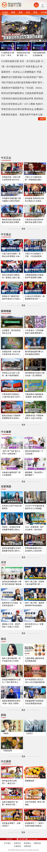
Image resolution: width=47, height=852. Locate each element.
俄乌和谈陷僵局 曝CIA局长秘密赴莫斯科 (34, 353)
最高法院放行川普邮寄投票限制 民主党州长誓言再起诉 (11, 417)
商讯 (35, 12)
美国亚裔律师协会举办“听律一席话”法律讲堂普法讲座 (11, 702)
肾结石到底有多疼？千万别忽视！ (34, 452)
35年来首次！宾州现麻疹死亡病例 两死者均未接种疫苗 (34, 331)
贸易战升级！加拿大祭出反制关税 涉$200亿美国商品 (11, 353)
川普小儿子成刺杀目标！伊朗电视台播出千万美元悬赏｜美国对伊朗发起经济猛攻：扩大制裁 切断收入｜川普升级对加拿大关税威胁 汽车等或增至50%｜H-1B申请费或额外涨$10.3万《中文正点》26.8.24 (34, 178)
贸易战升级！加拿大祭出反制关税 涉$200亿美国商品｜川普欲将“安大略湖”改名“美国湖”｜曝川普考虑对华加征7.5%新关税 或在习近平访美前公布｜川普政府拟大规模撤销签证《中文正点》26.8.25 (11, 178)
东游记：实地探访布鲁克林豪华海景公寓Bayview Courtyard (11, 528)
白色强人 (29, 733)
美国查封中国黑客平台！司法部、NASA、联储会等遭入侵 (23, 88)
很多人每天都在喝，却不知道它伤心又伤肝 (11, 659)
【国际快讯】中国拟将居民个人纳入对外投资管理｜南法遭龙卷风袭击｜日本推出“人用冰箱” (34, 417)
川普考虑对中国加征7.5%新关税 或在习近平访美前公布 (12, 395)
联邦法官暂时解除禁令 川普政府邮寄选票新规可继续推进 (23, 93)
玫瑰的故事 (7, 751)
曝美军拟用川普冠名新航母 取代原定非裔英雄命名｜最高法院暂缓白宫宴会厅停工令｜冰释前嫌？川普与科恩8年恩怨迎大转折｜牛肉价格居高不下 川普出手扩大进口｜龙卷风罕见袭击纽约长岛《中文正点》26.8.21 (12, 221)
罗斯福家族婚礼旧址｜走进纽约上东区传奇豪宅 (34, 549)
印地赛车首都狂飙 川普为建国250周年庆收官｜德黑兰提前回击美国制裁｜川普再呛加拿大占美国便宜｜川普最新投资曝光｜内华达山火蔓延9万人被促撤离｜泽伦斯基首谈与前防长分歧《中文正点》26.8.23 (12, 199)
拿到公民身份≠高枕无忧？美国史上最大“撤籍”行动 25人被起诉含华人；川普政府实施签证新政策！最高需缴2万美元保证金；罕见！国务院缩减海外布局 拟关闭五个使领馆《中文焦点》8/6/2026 (12, 276)
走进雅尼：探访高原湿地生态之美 (11, 331)
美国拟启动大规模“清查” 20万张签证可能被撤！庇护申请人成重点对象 (23, 54)
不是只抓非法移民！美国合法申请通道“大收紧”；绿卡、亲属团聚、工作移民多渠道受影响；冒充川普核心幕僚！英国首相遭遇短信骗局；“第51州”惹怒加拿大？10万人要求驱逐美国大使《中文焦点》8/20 (11, 255)
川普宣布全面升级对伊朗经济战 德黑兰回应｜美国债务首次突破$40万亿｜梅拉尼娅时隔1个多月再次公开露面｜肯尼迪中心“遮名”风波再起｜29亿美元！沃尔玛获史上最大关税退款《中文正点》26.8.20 (35, 221)
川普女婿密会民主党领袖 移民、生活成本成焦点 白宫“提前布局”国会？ (39, 54)
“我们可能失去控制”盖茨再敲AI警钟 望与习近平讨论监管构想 (23, 82)
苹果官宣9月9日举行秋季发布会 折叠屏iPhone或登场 (23, 109)
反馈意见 (17, 843)
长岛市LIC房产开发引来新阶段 (12, 507)
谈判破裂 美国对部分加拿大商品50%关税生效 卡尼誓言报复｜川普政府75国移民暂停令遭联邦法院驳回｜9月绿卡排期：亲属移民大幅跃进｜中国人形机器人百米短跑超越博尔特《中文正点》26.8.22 (34, 199)
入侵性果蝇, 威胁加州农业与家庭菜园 (34, 659)
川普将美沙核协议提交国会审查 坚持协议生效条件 (23, 98)
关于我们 (7, 843)
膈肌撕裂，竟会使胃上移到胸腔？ (34, 473)
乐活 (28, 12)
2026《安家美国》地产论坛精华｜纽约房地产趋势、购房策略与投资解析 (34, 528)
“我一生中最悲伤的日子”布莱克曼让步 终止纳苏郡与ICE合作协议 (23, 66)
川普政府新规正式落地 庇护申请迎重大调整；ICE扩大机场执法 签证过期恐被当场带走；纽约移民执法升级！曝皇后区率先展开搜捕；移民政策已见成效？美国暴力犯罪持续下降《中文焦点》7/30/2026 (34, 276)
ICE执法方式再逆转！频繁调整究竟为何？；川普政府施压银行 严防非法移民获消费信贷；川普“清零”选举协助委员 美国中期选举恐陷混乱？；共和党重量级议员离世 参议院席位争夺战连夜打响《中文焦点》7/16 (35, 297)
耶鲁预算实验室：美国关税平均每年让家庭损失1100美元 (23, 114)
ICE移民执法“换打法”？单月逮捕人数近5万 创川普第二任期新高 (7, 54)
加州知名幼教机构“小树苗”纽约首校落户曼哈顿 (11, 583)
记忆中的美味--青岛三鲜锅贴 (35, 803)
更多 (42, 119)
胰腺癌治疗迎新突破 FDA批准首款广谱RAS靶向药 (23, 77)
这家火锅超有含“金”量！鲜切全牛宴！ (10, 803)
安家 (21, 12)
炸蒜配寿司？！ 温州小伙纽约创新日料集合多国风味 (34, 824)
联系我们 (27, 843)
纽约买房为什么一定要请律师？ (34, 625)
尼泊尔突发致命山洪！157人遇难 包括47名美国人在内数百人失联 (23, 104)
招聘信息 (37, 843)
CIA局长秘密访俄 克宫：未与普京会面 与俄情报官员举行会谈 (23, 61)
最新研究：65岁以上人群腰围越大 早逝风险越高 (23, 72)
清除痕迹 (27, 846)
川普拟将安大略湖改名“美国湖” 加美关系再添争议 (34, 395)
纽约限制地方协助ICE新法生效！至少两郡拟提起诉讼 (35, 374)
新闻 (13, 12)
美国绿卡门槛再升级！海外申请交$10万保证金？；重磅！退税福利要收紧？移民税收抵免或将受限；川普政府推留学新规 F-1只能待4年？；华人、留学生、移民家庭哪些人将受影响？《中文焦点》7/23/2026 (12, 297)
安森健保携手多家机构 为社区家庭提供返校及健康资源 (34, 702)
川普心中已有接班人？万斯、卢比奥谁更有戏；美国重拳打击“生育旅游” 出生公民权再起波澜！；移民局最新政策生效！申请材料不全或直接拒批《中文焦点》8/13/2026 (35, 255)
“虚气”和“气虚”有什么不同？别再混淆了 (11, 452)
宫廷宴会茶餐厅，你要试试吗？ (11, 824)
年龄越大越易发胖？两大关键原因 (11, 473)
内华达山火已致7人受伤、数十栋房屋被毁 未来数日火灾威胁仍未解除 (11, 374)
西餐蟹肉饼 (29, 781)
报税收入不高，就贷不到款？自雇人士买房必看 (11, 625)
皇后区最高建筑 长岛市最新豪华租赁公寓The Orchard (12, 549)
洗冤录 (6, 733)
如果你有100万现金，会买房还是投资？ (12, 604)
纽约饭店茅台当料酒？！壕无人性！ (9, 782)
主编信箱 (17, 846)
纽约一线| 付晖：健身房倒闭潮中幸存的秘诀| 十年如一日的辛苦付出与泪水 (34, 604)
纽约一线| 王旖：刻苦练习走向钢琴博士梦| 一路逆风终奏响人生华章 (34, 583)
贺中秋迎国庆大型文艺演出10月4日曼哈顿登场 (35, 681)
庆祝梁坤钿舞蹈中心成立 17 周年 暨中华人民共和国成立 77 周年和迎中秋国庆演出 (12, 681)
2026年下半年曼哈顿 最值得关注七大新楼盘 (34, 507)
